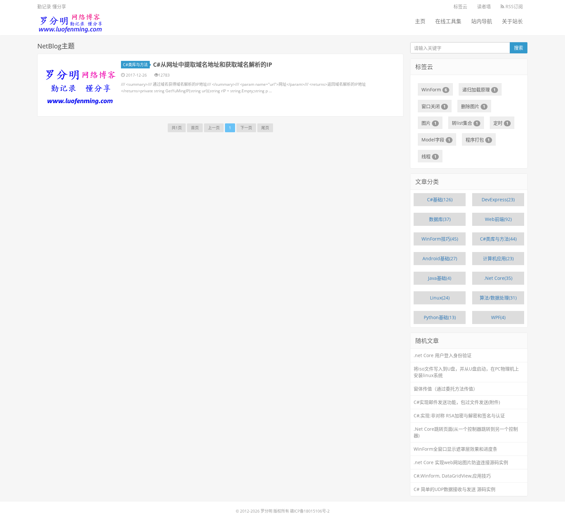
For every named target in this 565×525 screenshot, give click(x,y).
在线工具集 (448, 21)
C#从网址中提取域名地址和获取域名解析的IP (212, 64)
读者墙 (484, 6)
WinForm (434, 89)
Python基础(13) (440, 317)
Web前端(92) (498, 219)
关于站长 (512, 21)
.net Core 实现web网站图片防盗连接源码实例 (461, 462)
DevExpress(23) (498, 199)
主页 (420, 21)
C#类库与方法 (135, 64)
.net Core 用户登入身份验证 (442, 355)
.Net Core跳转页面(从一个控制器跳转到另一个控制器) (466, 432)
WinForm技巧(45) (439, 239)
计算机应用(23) (498, 258)
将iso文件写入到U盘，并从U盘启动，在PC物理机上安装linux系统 (466, 372)
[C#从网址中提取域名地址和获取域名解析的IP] (80, 85)
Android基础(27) (439, 258)
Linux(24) (440, 298)
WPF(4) (498, 317)
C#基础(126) (440, 199)
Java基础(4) (439, 278)
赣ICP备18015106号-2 (310, 511)
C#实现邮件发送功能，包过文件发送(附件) (457, 402)
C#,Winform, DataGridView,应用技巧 (452, 476)
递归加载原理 (479, 89)
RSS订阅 (513, 6)
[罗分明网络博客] (70, 21)
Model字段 (435, 139)
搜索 (518, 48)
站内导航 (481, 21)
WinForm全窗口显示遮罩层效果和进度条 (455, 449)
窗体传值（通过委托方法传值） (446, 389)
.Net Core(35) (498, 278)
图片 (429, 123)
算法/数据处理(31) (498, 298)
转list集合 (465, 123)
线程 (429, 156)
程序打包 (478, 139)
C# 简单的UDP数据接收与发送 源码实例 (454, 489)
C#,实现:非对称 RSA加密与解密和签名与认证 (459, 415)
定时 (500, 123)
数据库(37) (440, 219)
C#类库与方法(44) (498, 239)
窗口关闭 (433, 106)
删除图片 (473, 106)
